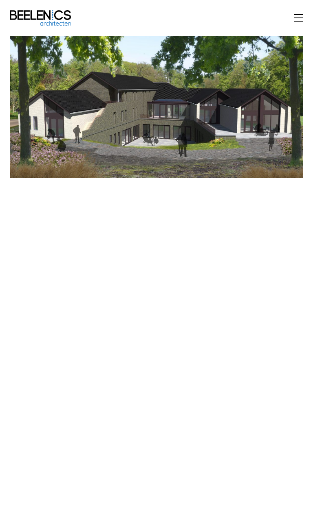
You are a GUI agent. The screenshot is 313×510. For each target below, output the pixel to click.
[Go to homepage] (40, 18)
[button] (298, 18)
